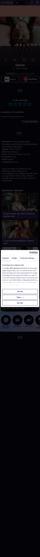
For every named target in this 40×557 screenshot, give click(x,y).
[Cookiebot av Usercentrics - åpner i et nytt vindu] (29, 252)
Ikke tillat (20, 303)
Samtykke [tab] (5, 258)
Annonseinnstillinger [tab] (27, 258)
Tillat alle (20, 291)
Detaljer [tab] (14, 258)
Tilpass (19, 297)
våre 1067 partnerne (13, 268)
